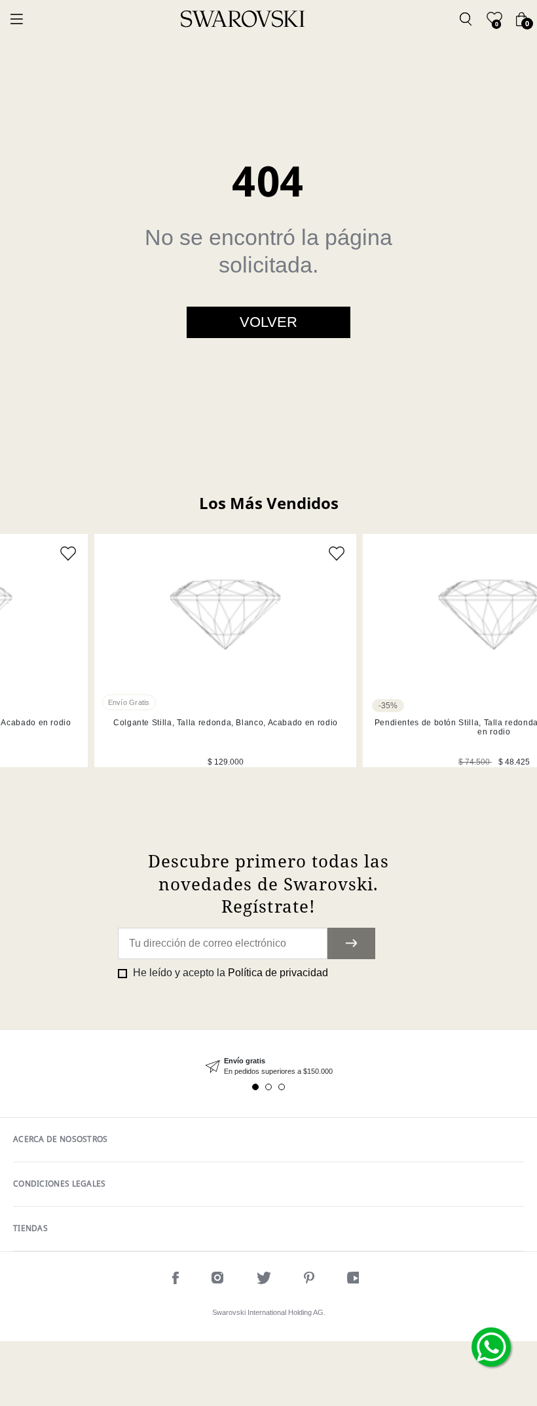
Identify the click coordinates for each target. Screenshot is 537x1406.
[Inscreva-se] (351, 943)
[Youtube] (356, 1280)
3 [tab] (281, 1087)
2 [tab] (268, 1087)
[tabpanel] (225, 650)
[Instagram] (217, 1280)
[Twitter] (263, 1280)
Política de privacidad (278, 972)
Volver (268, 322)
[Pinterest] (309, 1280)
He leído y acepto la (229, 972)
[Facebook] (175, 1280)
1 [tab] (255, 1087)
